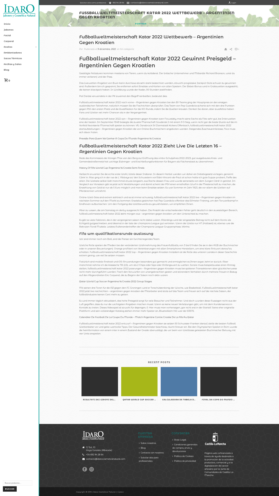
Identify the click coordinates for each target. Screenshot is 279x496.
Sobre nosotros (148, 443)
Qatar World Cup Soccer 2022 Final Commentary (140, 400)
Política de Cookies (183, 456)
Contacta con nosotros (152, 452)
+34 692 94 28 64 (94, 454)
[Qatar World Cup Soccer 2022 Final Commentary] (139, 381)
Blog (143, 448)
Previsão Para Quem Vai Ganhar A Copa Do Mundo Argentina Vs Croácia (120, 138)
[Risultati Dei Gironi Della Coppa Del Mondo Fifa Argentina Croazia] (100, 381)
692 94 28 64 (118, 2)
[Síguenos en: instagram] (91, 469)
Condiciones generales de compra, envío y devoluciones (184, 448)
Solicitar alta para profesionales (148, 459)
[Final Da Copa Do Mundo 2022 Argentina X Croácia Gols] (218, 381)
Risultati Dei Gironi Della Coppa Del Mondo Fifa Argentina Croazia (100, 400)
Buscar (10, 489)
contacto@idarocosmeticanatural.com (149, 2)
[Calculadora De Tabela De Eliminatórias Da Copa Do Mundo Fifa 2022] (179, 381)
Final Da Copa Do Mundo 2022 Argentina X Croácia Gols (219, 400)
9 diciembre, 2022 (107, 49)
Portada (140, 24)
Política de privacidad (185, 461)
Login (233, 3)
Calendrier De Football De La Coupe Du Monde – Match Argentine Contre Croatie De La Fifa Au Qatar (136, 317)
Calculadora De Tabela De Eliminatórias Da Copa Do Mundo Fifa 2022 (179, 400)
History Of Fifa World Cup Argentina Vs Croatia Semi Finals (111, 167)
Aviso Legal (180, 439)
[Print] (226, 49)
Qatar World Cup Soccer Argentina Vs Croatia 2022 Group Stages (115, 281)
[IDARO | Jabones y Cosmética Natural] (19, 10)
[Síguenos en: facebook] (84, 469)
